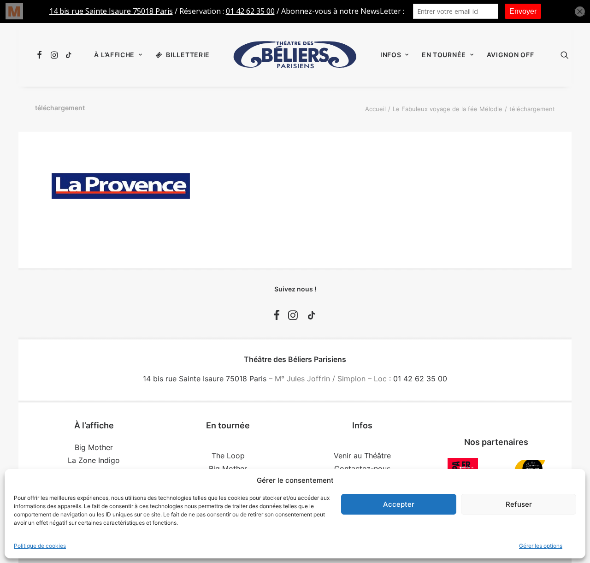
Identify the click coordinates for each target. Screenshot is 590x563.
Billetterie (188, 55)
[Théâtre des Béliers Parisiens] (295, 55)
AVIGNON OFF (510, 55)
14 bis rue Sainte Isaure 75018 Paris (204, 378)
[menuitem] (41, 55)
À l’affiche (114, 55)
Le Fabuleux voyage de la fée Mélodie (447, 109)
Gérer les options (540, 545)
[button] (41, 55)
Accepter (398, 504)
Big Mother (94, 447)
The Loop (228, 455)
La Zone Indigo (94, 460)
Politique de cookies (40, 545)
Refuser (519, 504)
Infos (390, 55)
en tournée (444, 55)
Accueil (375, 109)
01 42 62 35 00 (420, 378)
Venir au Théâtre (362, 455)
